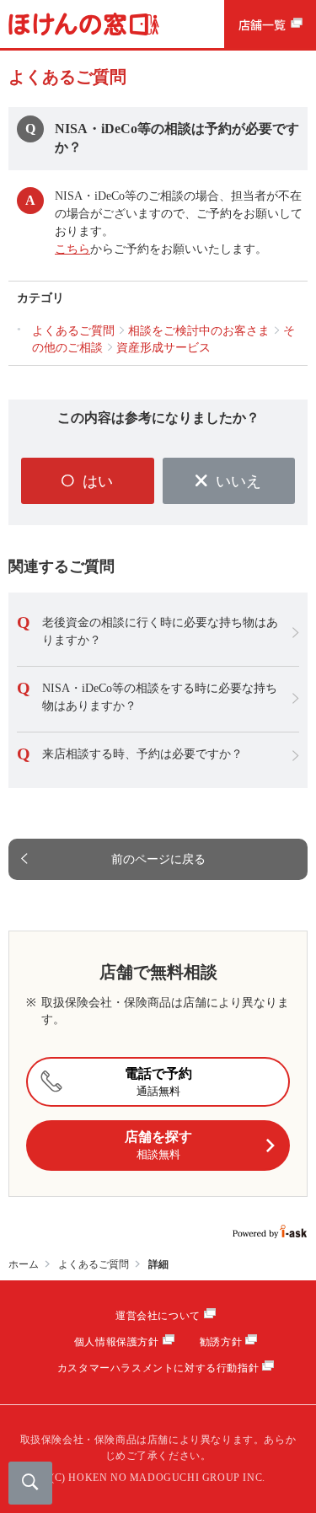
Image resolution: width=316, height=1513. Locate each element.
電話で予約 (158, 1081)
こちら (72, 249)
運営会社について (158, 1316)
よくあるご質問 (93, 1264)
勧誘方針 (221, 1342)
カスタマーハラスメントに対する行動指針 (158, 1368)
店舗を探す (158, 1145)
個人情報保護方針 (116, 1342)
